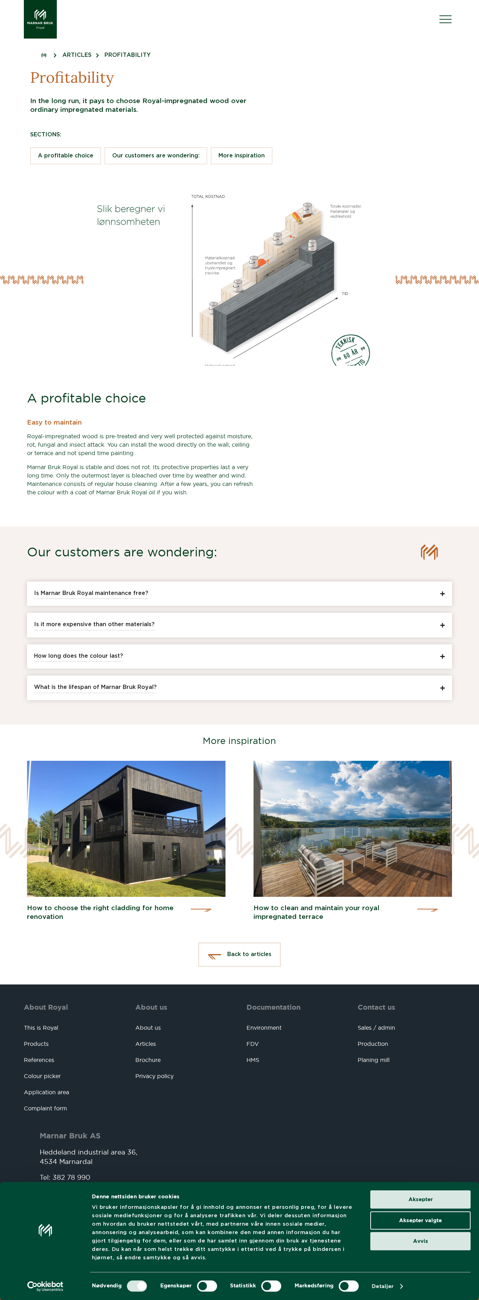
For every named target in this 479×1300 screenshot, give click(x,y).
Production (373, 1044)
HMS (253, 1060)
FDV (253, 1044)
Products (36, 1044)
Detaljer (382, 1286)
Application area (46, 1092)
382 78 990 (71, 1177)
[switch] (207, 1286)
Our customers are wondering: (156, 155)
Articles (145, 1044)
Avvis (420, 1241)
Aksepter (421, 1199)
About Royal (46, 1007)
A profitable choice (65, 155)
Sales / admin (376, 1027)
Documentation (274, 1007)
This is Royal (41, 1027)
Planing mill (374, 1060)
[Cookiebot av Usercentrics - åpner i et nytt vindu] (45, 1286)
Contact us (376, 1007)
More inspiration (241, 155)
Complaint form (45, 1108)
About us (151, 1007)
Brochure (148, 1060)
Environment (264, 1027)
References (39, 1060)
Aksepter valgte (420, 1220)
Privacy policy (154, 1076)
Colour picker (42, 1076)
